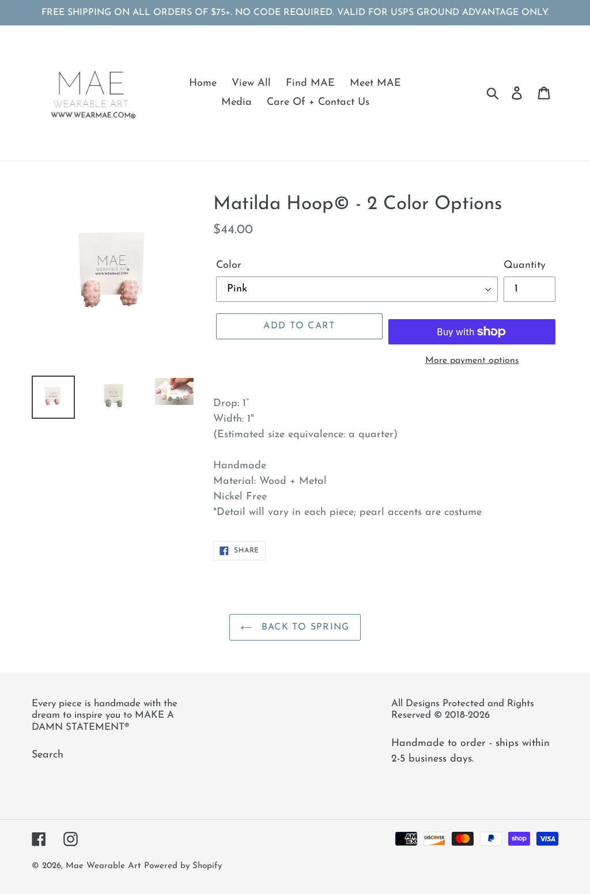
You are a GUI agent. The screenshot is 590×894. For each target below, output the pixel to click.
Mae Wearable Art (103, 866)
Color (228, 265)
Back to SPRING (303, 627)
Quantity (525, 265)
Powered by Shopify (183, 866)
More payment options (472, 360)
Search (47, 755)
